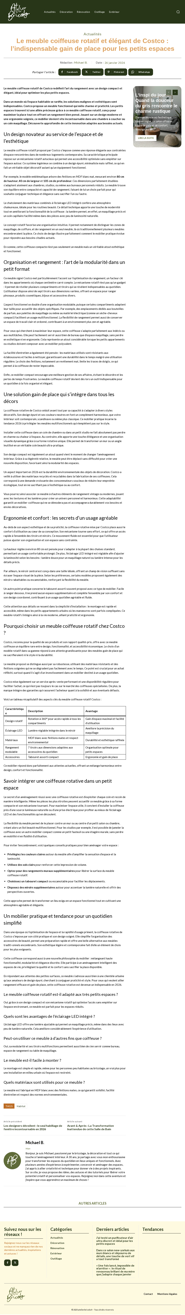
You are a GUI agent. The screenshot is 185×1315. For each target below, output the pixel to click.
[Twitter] (15, 1263)
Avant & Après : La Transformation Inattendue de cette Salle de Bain (90, 1127)
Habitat (21, 1106)
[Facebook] (7, 1263)
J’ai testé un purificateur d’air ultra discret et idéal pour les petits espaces (114, 1240)
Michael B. (80, 62)
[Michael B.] (12, 1160)
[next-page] (175, 92)
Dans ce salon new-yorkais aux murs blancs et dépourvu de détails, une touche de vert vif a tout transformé (115, 1255)
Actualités (92, 34)
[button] (178, 11)
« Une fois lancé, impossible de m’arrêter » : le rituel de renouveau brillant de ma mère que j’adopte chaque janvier (115, 1270)
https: (28, 1148)
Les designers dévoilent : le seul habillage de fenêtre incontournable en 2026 (33, 1127)
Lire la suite (146, 138)
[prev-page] (168, 92)
